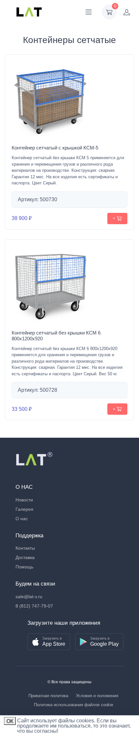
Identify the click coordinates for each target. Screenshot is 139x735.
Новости (24, 499)
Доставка (25, 557)
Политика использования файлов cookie (73, 704)
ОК (9, 721)
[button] (48, 642)
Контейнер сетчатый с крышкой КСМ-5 (55, 147)
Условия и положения (97, 695)
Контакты (25, 548)
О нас (22, 518)
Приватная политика (48, 695)
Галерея (24, 509)
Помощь (24, 566)
